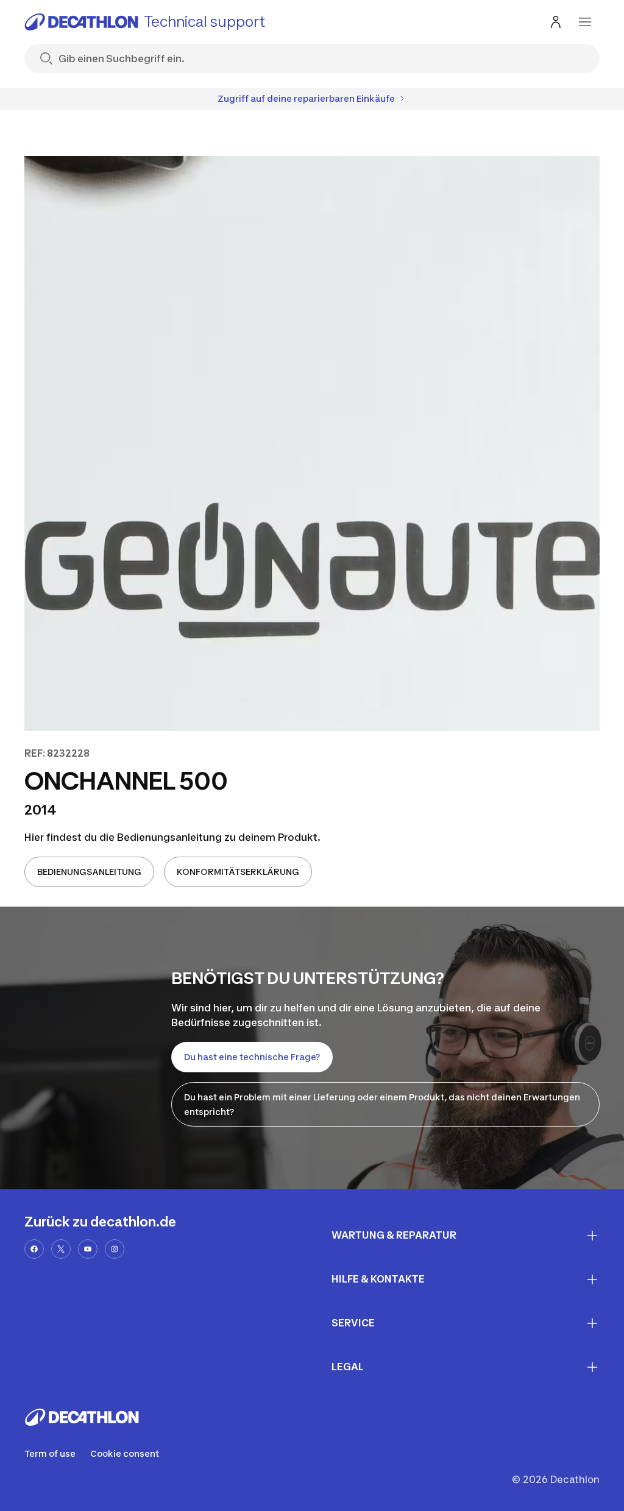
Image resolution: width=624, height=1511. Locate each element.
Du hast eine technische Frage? (252, 1057)
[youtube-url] (88, 1249)
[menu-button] (585, 22)
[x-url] (61, 1249)
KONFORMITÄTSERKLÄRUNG (238, 871)
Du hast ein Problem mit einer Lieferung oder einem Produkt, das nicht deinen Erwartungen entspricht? (382, 1104)
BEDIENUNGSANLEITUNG (89, 871)
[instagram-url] (114, 1249)
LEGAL (348, 1367)
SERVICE (353, 1323)
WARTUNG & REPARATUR (394, 1235)
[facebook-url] (34, 1249)
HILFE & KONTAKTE (378, 1279)
